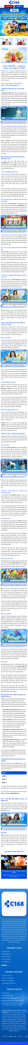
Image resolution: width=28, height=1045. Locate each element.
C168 (2, 71)
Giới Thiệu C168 (7, 975)
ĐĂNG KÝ (19, 6)
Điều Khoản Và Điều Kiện (9, 983)
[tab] (14, 772)
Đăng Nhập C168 (7, 954)
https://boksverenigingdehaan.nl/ (10, 85)
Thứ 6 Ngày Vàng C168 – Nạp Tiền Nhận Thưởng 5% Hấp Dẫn (14, 871)
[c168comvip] (14, 2)
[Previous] (1, 867)
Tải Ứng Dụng (6, 961)
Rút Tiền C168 (6, 959)
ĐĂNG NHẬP (9, 6)
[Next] (26, 867)
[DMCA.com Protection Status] (5, 965)
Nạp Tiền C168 (6, 956)
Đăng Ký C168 (6, 951)
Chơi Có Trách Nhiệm (8, 978)
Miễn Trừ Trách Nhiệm (8, 980)
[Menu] (2, 3)
